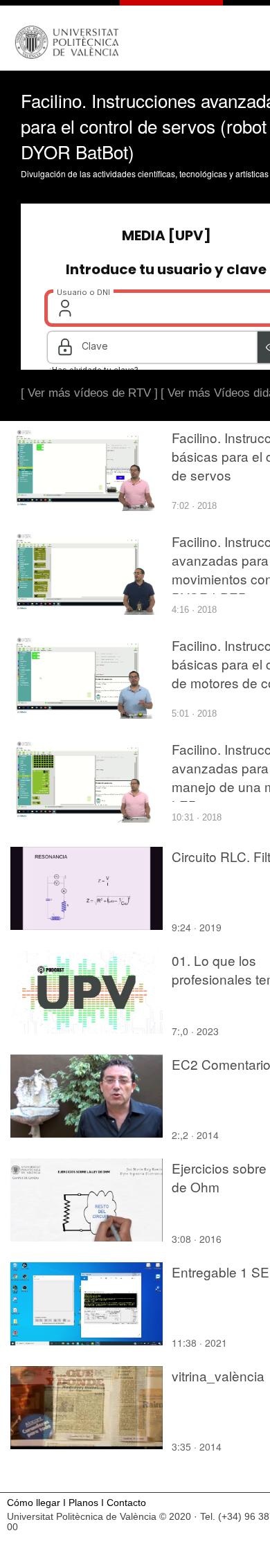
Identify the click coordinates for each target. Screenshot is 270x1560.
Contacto (126, 1503)
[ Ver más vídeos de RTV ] (89, 393)
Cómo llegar (33, 1503)
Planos (83, 1503)
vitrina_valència (218, 1375)
